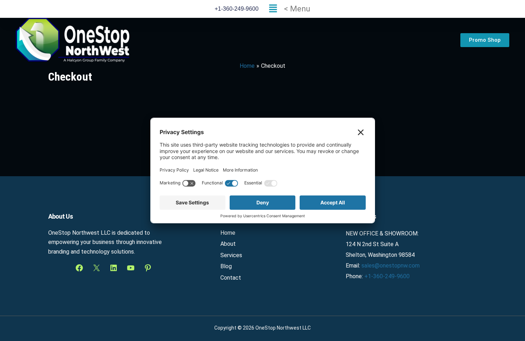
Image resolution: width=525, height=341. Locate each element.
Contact (230, 277)
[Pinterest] (148, 268)
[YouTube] (130, 268)
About (228, 243)
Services (231, 255)
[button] (288, 9)
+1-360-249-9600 (387, 276)
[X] (96, 268)
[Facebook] (79, 268)
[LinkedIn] (113, 268)
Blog (226, 266)
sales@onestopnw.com (390, 265)
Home (227, 232)
